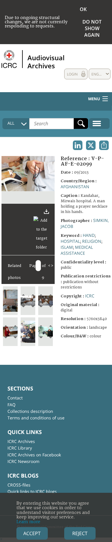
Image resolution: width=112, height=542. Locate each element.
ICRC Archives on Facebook (34, 455)
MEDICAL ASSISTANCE (77, 250)
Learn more (28, 521)
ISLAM (67, 247)
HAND (89, 235)
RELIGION (91, 241)
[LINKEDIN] (77, 145)
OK (83, 9)
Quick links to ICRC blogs (32, 491)
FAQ (11, 404)
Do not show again (92, 28)
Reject (80, 533)
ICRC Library (19, 448)
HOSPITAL (70, 241)
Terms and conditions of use (36, 418)
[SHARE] (104, 145)
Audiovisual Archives (46, 61)
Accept (32, 533)
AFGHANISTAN (75, 186)
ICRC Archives (21, 441)
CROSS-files (18, 485)
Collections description (30, 411)
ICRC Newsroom (23, 461)
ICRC (89, 296)
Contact (15, 398)
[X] (91, 145)
